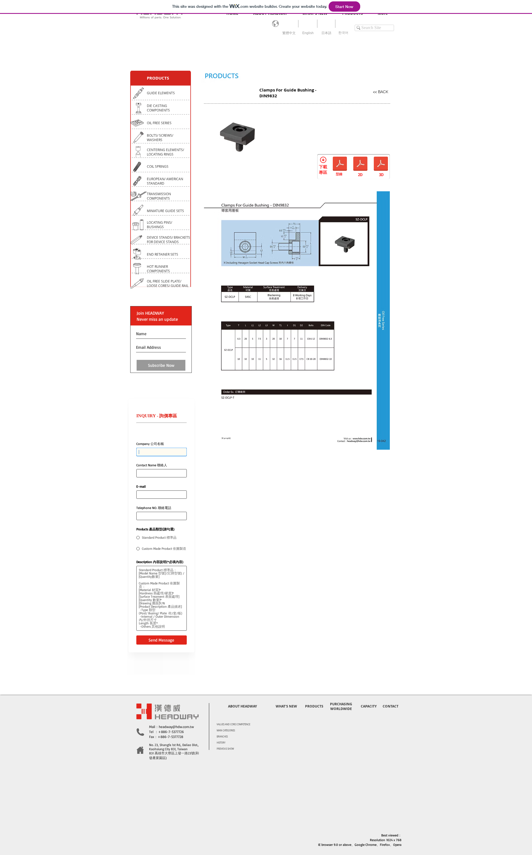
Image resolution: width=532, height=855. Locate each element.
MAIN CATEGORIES (226, 730)
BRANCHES (222, 736)
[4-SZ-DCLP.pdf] (339, 164)
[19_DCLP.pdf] (360, 164)
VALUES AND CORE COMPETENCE (233, 724)
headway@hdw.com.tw (176, 726)
